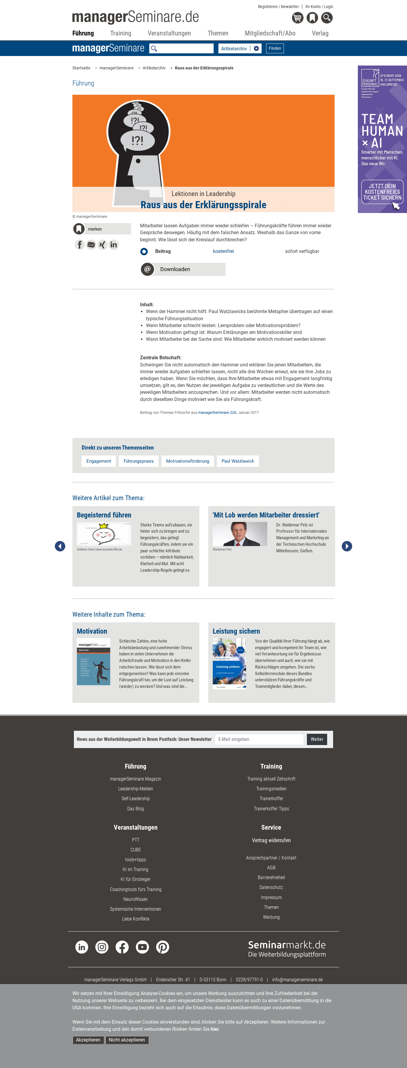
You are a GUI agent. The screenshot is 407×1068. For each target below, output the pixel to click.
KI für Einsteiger (135, 879)
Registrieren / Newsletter (278, 6)
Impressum (271, 897)
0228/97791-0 (249, 980)
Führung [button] (83, 33)
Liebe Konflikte (135, 919)
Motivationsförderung (187, 461)
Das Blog (135, 809)
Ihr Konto (319, 6)
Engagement (98, 461)
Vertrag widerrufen (271, 840)
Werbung (271, 917)
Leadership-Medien (135, 789)
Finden (275, 48)
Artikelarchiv (154, 68)
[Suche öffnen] (328, 18)
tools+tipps (135, 859)
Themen (271, 907)
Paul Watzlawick (238, 461)
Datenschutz (271, 887)
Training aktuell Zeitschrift (271, 779)
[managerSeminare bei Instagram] (101, 947)
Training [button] (120, 33)
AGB (271, 867)
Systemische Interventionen (135, 909)
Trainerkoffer (271, 798)
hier (215, 1029)
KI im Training (135, 869)
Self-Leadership (136, 798)
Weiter (317, 739)
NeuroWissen (135, 899)
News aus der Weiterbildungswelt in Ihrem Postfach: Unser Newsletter (144, 739)
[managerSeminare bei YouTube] (142, 947)
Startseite (81, 68)
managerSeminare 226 (217, 412)
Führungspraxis (139, 461)
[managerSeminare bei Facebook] (122, 947)
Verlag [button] (320, 33)
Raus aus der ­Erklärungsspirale (204, 68)
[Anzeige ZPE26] (382, 139)
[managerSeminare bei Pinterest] (162, 947)
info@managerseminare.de (297, 980)
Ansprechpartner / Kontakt (271, 858)
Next (346, 546)
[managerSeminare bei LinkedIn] (81, 947)
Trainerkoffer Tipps (271, 809)
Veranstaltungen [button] (169, 33)
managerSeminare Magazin (135, 779)
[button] (101, 229)
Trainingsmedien (271, 789)
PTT (135, 840)
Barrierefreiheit (271, 877)
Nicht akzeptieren (127, 1040)
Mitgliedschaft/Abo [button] (270, 33)
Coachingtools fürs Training (135, 889)
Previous (60, 546)
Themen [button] (218, 33)
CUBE (136, 850)
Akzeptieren (88, 1040)
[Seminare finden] (287, 949)
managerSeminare (116, 68)
